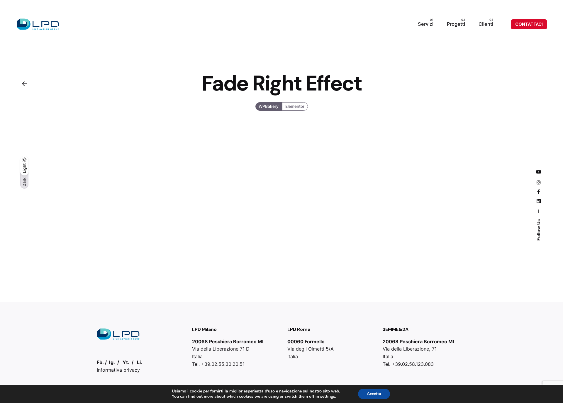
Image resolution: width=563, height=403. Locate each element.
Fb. (100, 362)
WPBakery (269, 106)
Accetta (374, 394)
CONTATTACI (529, 24)
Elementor (294, 106)
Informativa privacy (118, 370)
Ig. (112, 362)
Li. (139, 362)
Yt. (126, 362)
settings (327, 396)
